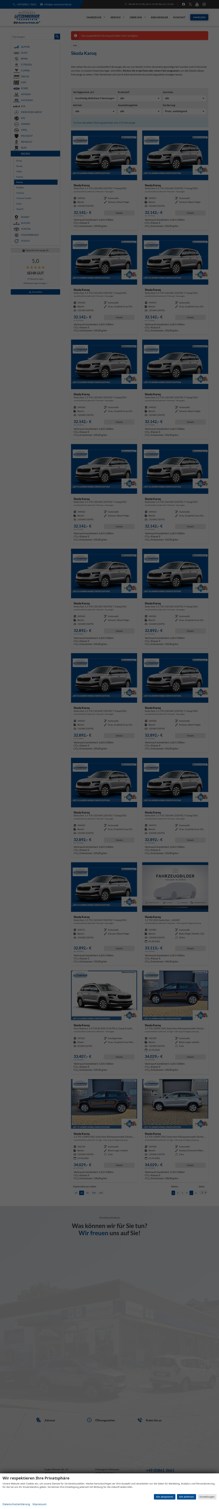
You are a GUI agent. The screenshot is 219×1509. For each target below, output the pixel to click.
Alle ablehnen (186, 1496)
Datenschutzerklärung (16, 1504)
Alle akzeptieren (164, 1496)
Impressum (39, 1504)
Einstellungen (207, 1496)
